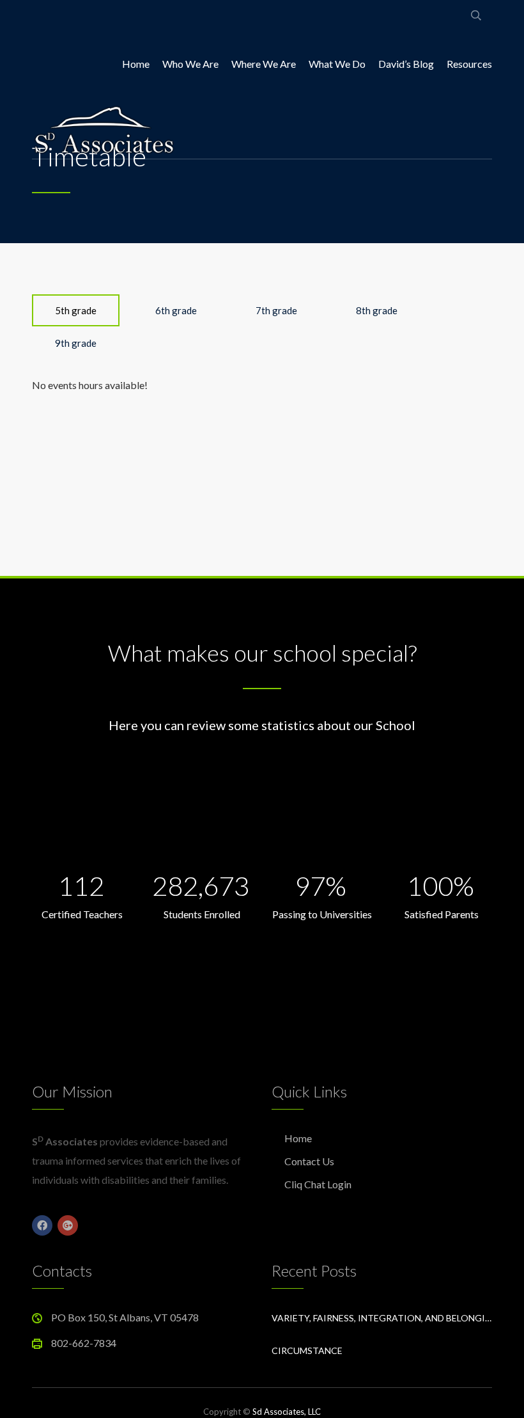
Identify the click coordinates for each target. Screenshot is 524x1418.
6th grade (176, 310)
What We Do (337, 64)
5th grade (75, 310)
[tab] (75, 310)
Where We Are (263, 64)
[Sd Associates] (104, 128)
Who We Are (190, 64)
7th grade (276, 310)
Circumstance (307, 1350)
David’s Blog (406, 64)
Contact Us (309, 1161)
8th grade (376, 310)
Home (136, 64)
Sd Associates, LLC (286, 1411)
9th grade (75, 343)
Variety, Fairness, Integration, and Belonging (382, 1317)
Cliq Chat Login (317, 1184)
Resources (469, 64)
